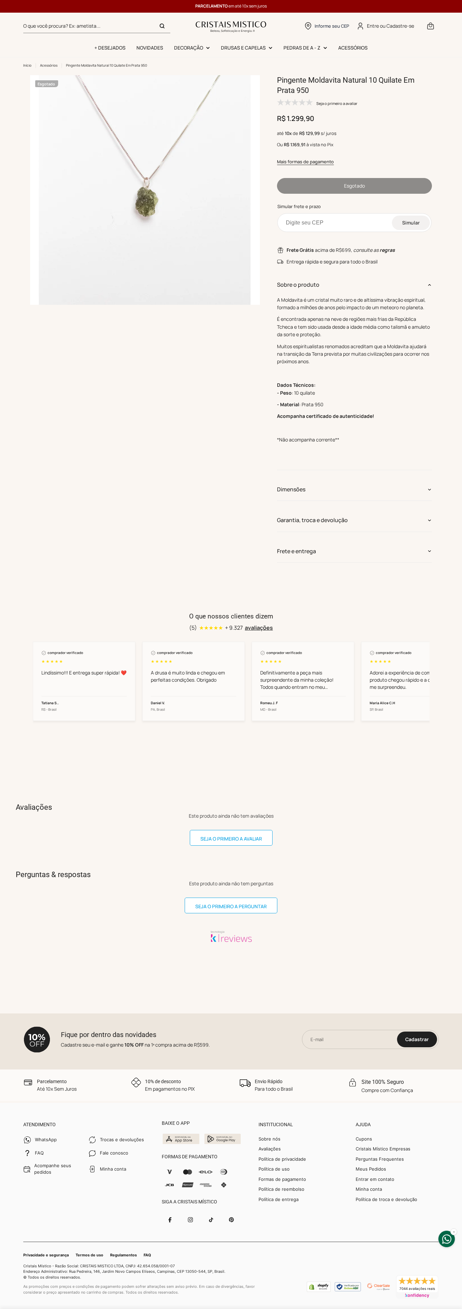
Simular (411, 222)
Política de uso (274, 1169)
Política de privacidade (282, 1159)
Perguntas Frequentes (380, 1159)
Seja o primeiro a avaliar (231, 838)
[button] (326, 26)
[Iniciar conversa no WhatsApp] (446, 1238)
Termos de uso (89, 1255)
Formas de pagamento (282, 1179)
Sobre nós (269, 1139)
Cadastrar (417, 1039)
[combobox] (96, 26)
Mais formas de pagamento (305, 162)
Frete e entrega (296, 551)
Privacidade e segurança (46, 1255)
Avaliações (270, 1148)
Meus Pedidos (371, 1169)
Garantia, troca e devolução (312, 520)
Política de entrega (279, 1199)
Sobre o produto (298, 284)
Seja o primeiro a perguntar (231, 906)
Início (27, 65)
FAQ (147, 1255)
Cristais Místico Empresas (383, 1148)
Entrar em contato (375, 1179)
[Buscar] (162, 26)
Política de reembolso (281, 1189)
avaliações (259, 627)
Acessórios (48, 65)
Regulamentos (123, 1255)
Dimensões (291, 489)
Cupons (364, 1139)
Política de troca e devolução (386, 1199)
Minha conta (369, 1189)
